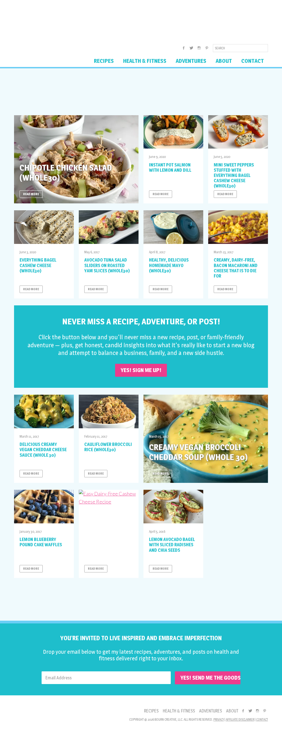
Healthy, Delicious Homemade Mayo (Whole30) (169, 265)
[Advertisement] (141, 91)
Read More (31, 194)
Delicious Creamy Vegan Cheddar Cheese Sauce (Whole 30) (43, 450)
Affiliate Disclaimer (240, 719)
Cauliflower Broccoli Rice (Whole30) (108, 447)
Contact (262, 719)
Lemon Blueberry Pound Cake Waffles (41, 542)
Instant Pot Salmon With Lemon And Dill (170, 167)
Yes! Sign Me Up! (141, 370)
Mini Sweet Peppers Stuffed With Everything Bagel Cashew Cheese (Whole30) (234, 175)
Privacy (218, 719)
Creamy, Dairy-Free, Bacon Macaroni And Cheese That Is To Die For (235, 268)
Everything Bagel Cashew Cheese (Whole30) (38, 265)
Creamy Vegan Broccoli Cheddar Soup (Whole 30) (198, 452)
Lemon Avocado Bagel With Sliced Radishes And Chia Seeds (172, 545)
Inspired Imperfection (57, 20)
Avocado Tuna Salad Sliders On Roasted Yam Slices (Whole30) (107, 265)
